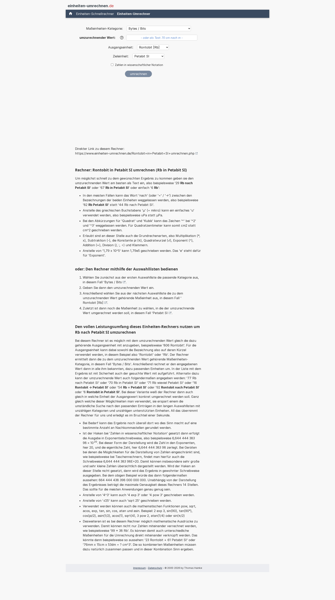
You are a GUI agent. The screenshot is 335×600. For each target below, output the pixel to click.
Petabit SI (160, 313)
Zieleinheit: (121, 56)
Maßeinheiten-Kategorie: (104, 28)
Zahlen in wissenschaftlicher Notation (139, 64)
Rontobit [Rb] (93, 303)
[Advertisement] (138, 109)
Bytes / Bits (113, 282)
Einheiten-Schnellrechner (95, 14)
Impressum (139, 567)
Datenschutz (155, 567)
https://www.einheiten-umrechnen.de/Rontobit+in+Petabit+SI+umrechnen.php (134, 153)
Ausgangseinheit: (121, 47)
